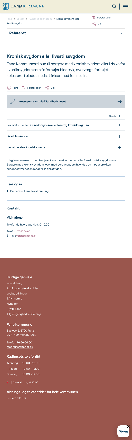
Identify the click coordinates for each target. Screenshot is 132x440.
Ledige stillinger (17, 293)
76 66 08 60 (23, 231)
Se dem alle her (16, 398)
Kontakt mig (14, 283)
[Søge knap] (114, 6)
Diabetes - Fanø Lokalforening (29, 191)
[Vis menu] (125, 6)
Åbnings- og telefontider (22, 288)
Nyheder (12, 303)
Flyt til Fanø (14, 309)
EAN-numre (14, 298)
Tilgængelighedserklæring (24, 314)
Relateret (17, 33)
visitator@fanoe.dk (26, 235)
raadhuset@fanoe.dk (20, 346)
